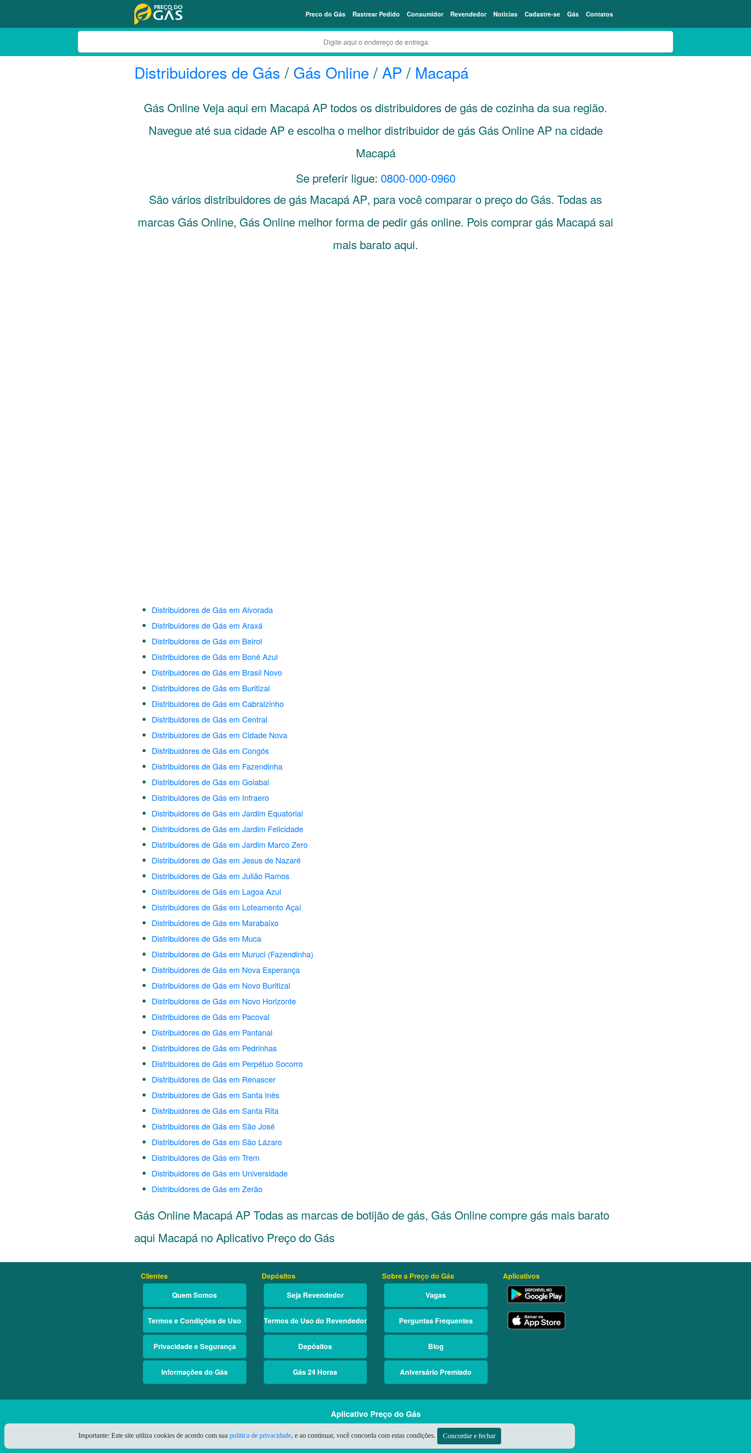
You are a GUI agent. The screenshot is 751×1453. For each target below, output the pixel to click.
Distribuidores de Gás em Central (209, 719)
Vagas (435, 1295)
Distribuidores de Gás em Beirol (207, 641)
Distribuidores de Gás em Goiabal (210, 781)
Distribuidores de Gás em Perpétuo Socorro (227, 1063)
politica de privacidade (260, 1435)
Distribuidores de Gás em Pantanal (212, 1032)
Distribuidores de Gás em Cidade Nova (219, 734)
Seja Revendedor (315, 1295)
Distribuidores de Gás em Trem (205, 1157)
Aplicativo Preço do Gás (376, 1414)
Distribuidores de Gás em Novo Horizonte (224, 1000)
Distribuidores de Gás (209, 72)
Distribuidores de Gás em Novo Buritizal (221, 985)
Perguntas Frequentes (436, 1321)
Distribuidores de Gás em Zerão (207, 1188)
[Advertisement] (375, 346)
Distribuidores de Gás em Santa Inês (215, 1094)
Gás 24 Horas (315, 1372)
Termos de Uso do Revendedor (315, 1321)
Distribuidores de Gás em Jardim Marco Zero (230, 844)
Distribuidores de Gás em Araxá (207, 625)
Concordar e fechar (469, 1436)
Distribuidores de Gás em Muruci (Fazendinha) (232, 954)
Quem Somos (194, 1295)
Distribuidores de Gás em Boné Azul (215, 656)
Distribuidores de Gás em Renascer (214, 1079)
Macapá (442, 72)
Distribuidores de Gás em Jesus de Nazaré (226, 860)
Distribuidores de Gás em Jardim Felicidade (227, 828)
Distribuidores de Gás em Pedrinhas (214, 1047)
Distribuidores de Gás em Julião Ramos (220, 875)
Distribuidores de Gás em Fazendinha (217, 766)
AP (392, 72)
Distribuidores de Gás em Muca (206, 938)
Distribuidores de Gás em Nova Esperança (226, 969)
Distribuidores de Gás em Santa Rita (215, 1110)
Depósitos (315, 1346)
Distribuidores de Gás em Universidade (220, 1173)
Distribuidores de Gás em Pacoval (210, 1016)
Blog (436, 1346)
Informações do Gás (194, 1372)
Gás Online (331, 72)
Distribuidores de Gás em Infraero (210, 797)
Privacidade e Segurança (194, 1346)
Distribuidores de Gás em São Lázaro (217, 1141)
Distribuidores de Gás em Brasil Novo (217, 672)
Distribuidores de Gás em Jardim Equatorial (227, 813)
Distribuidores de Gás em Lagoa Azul (216, 891)
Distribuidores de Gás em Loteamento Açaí (226, 907)
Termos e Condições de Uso (194, 1321)
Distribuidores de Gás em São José (213, 1126)
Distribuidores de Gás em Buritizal (211, 687)
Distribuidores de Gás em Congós (210, 750)
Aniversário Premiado (436, 1372)
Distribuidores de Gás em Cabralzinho (218, 703)
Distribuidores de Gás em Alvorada (212, 609)
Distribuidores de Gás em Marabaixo (215, 922)
